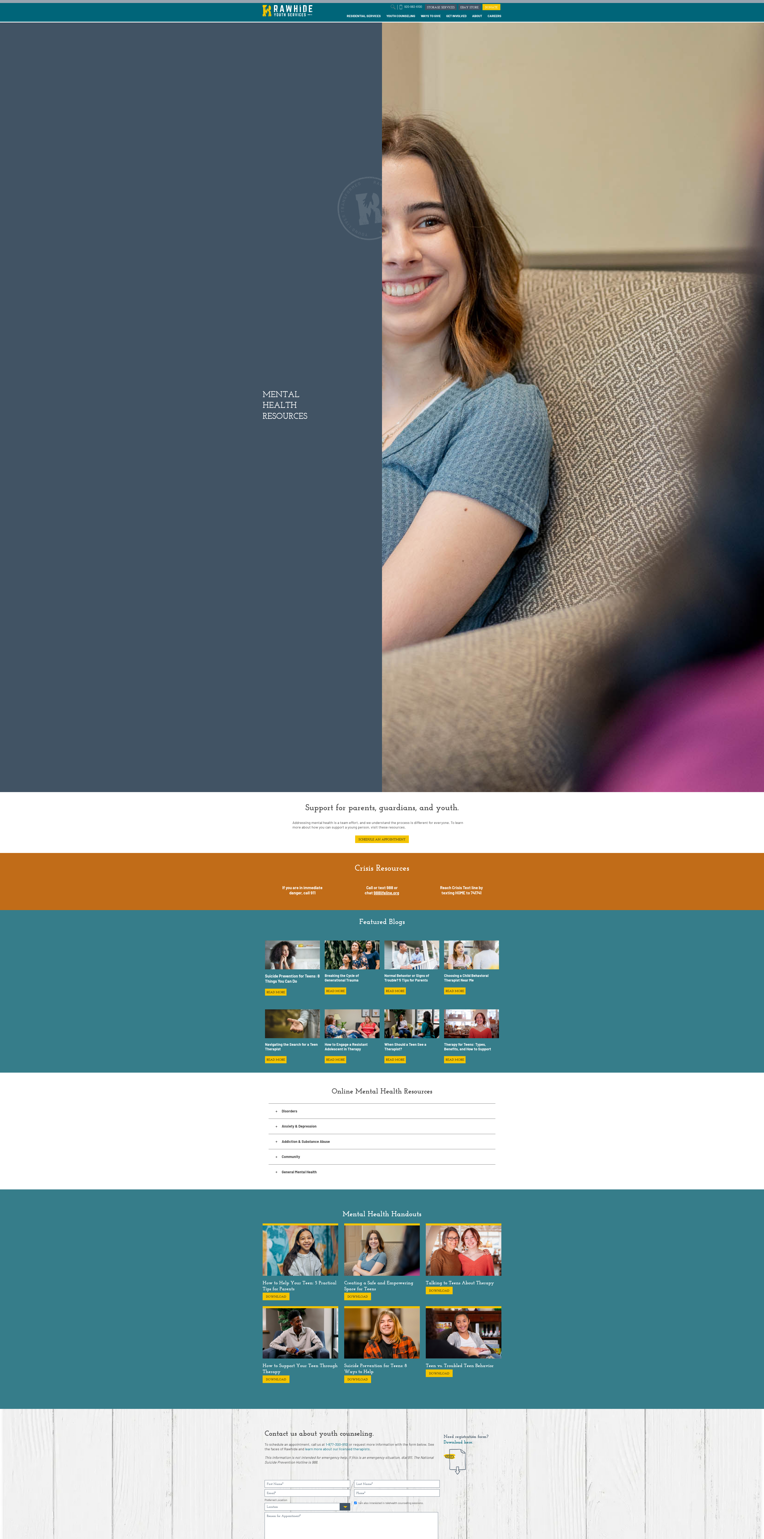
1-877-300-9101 (337, 1444)
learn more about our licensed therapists (337, 1449)
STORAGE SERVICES (441, 7)
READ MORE (276, 992)
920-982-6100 (413, 6)
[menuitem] (364, 16)
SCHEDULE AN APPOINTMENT (382, 839)
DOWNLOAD (276, 1296)
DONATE (491, 7)
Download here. (458, 1442)
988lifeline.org (386, 892)
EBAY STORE (469, 7)
